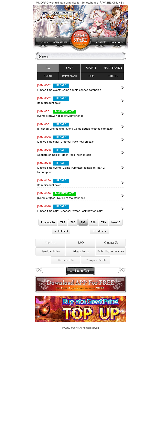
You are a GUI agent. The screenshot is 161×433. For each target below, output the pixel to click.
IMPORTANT (69, 76)
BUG (91, 76)
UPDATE (91, 67)
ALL (48, 67)
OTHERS (113, 76)
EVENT (48, 76)
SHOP (69, 67)
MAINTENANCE (113, 67)
